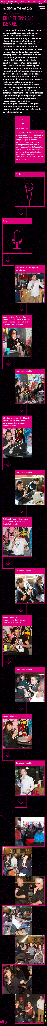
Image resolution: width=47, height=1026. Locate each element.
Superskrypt (45, 1009)
